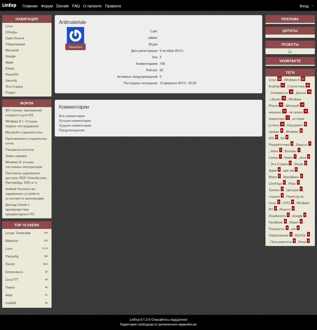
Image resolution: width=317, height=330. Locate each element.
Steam (295, 221)
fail (284, 137)
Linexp (275, 157)
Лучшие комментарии (75, 120)
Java (304, 157)
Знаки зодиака (16, 155)
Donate (62, 5)
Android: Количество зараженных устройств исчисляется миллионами (24, 193)
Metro (274, 176)
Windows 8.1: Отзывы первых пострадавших (22, 123)
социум (276, 196)
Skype (300, 163)
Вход (304, 5)
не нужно (298, 111)
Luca (26, 248)
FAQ (76, 5)
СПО (288, 202)
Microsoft (12, 50)
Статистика (298, 85)
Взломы (292, 150)
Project (10, 92)
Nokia (290, 157)
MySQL (302, 234)
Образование (15, 44)
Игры (293, 183)
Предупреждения (72, 130)
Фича (303, 241)
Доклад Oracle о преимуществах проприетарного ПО (20, 209)
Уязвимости (281, 92)
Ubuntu (277, 98)
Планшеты (278, 228)
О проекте (92, 5)
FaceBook (277, 221)
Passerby (26, 256)
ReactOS (12, 74)
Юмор (9, 68)
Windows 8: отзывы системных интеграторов (23, 164)
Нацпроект (296, 124)
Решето (286, 208)
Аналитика (279, 118)
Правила (113, 5)
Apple (9, 62)
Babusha (26, 240)
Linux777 (26, 279)
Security (11, 80)
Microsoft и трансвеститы (24, 132)
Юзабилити (279, 215)
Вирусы (303, 144)
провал (275, 131)
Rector (26, 264)
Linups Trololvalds (26, 232)
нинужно (277, 111)
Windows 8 (294, 79)
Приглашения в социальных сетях (26, 140)
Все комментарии (72, 115)
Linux (9, 26)
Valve (275, 150)
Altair (26, 295)
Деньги (303, 92)
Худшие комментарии (75, 125)
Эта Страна (14, 86)
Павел (26, 287)
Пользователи (282, 241)
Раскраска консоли (19, 149)
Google (10, 56)
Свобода (277, 183)
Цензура (294, 189)
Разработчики (281, 144)
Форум (47, 5)
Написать (75, 46)
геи (295, 228)
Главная (30, 5)
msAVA (26, 302)
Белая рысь (26, 271)
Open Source (14, 38)
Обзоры (11, 32)
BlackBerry (292, 176)
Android (276, 85)
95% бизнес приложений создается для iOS (23, 112)
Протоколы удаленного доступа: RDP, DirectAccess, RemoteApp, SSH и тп (26, 178)
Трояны (276, 189)
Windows (294, 131)
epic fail (290, 170)
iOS (273, 137)
